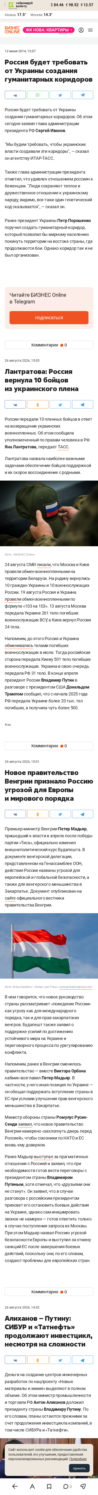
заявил (25, 1124)
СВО (8, 724)
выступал (43, 1156)
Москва (36, 15)
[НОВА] (47, 30)
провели (13, 599)
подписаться (49, 317)
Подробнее (78, 1459)
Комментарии (49, 345)
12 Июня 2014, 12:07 (20, 51)
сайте (10, 898)
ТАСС (63, 446)
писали (44, 564)
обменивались (19, 645)
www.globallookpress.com (75, 987)
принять (79, 1468)
